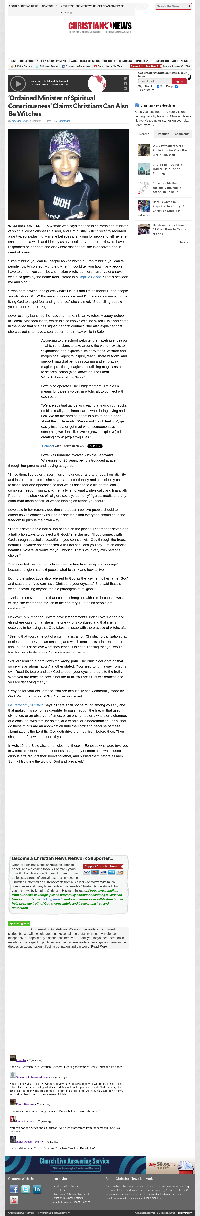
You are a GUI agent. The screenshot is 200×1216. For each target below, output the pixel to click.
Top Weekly (146, 89)
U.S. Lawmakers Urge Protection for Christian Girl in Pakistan (170, 150)
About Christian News (65, 1186)
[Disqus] (68, 1002)
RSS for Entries (23, 66)
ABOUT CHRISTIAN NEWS (23, 6)
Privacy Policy (184, 1212)
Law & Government (53, 61)
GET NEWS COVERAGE (110, 6)
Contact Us (58, 1190)
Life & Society (29, 61)
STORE (65, 12)
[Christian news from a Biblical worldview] (100, 27)
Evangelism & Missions (84, 61)
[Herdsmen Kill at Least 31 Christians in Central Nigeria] (144, 229)
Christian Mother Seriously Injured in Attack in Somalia (167, 187)
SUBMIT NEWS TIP (86, 6)
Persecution (160, 61)
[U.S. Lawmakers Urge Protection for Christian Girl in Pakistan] (144, 150)
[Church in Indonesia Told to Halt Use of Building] (144, 169)
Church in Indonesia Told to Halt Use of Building (167, 169)
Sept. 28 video (90, 277)
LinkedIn (37, 1189)
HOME (13, 61)
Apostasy (142, 61)
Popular (163, 134)
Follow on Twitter (49, 66)
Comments (182, 134)
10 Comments (62, 121)
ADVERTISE (67, 6)
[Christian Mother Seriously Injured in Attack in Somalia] (144, 188)
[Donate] (146, 66)
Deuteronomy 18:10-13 (26, 705)
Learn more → (144, 125)
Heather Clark (20, 121)
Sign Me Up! (146, 86)
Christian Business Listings (67, 1197)
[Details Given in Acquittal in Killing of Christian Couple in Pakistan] (144, 206)
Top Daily (167, 86)
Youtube (14, 1200)
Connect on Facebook (78, 66)
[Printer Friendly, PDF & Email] (19, 924)
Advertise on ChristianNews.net (70, 1193)
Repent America (81, 1201)
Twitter (25, 1189)
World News (180, 61)
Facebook (14, 1189)
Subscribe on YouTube (110, 66)
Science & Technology (117, 61)
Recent (144, 134)
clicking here (50, 899)
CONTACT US (49, 6)
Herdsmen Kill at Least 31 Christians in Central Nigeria (170, 229)
